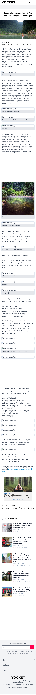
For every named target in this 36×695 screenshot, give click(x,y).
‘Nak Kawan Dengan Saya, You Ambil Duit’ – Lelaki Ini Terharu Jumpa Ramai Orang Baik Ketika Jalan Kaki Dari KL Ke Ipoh (23, 558)
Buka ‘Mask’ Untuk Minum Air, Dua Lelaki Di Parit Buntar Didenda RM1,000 (23, 525)
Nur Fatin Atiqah (29, 45)
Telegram (21, 651)
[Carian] (29, 2)
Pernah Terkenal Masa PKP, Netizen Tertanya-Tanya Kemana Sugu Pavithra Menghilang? (22, 541)
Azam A (23, 563)
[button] (33, 2)
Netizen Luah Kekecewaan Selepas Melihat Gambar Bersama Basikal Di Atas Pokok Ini (22, 574)
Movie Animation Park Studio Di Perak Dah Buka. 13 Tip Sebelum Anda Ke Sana (23, 590)
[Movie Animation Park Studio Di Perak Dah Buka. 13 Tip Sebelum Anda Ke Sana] (7, 592)
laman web (23, 457)
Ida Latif (21, 593)
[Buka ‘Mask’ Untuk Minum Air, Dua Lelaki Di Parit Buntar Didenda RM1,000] (7, 527)
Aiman (22, 529)
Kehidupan (16, 529)
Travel (7, 42)
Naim (22, 579)
